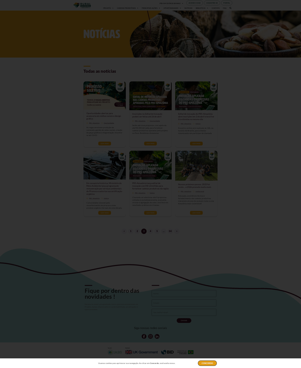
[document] (150, 184)
